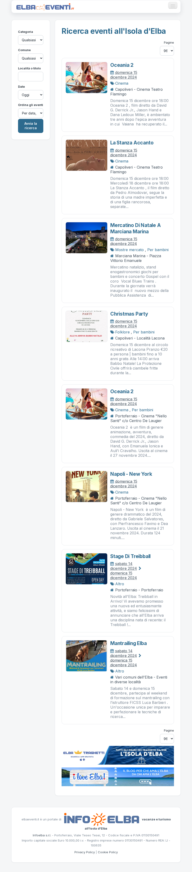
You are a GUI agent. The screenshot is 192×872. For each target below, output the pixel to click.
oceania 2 (121, 65)
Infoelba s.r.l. (42, 835)
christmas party (129, 314)
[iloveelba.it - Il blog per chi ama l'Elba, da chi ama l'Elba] (118, 776)
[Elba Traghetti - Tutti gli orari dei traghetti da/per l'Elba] (118, 754)
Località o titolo (29, 68)
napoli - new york (131, 474)
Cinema (121, 83)
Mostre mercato (129, 249)
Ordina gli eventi (30, 105)
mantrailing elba (128, 643)
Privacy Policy (84, 852)
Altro (119, 583)
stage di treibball (130, 556)
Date (21, 86)
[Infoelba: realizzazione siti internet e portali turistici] (101, 819)
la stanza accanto (131, 143)
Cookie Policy (108, 852)
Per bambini (158, 249)
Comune (24, 50)
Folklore (122, 332)
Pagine (169, 42)
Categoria (25, 32)
